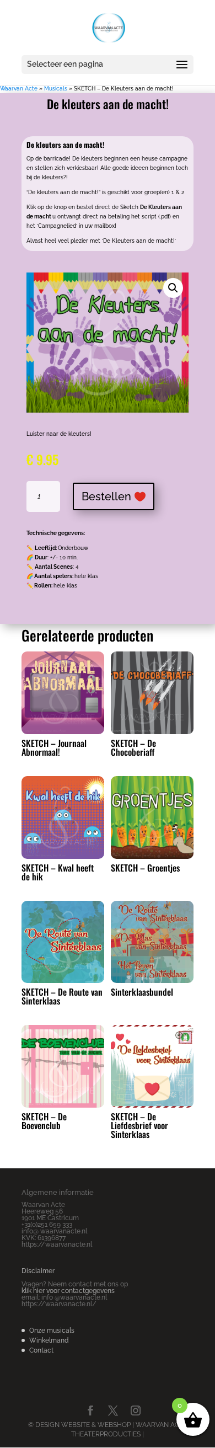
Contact (41, 1350)
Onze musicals (51, 1330)
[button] (173, 288)
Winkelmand (49, 1340)
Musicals (55, 89)
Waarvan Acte (18, 89)
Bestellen (106, 496)
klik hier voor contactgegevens (68, 1291)
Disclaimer (38, 1271)
